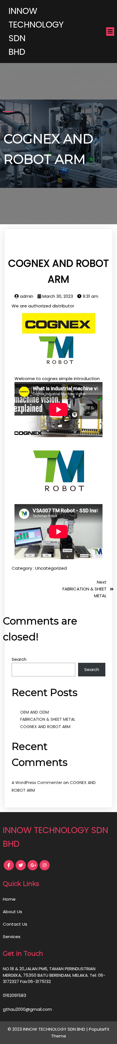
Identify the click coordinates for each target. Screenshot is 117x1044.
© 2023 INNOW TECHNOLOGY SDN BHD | (48, 1029)
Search (19, 659)
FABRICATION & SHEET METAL (47, 719)
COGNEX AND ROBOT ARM (45, 726)
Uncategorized (51, 568)
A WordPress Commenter (37, 782)
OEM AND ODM (34, 712)
